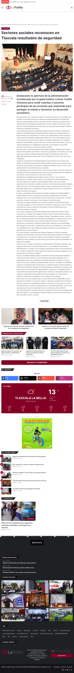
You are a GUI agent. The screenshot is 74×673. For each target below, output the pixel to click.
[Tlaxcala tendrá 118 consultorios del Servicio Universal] (6, 483)
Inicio (4, 24)
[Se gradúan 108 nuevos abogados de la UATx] (6, 491)
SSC (9, 636)
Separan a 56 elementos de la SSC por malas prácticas (29, 456)
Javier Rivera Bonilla (65, 630)
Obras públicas (34, 633)
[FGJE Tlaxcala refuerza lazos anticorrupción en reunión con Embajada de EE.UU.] (62, 343)
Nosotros (69, 667)
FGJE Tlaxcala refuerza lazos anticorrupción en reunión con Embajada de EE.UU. (60, 352)
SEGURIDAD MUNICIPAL (61, 633)
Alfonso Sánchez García (8, 630)
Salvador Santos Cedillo (47, 633)
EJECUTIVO (16, 24)
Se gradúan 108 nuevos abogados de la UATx (26, 488)
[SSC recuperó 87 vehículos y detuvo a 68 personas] (6, 467)
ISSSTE (55, 630)
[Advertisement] (37, 17)
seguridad (44, 301)
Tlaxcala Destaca (23, 636)
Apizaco (19, 630)
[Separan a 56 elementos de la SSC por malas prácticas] (6, 459)
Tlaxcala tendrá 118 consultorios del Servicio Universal (29, 480)
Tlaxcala (14, 636)
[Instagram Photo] (7, 542)
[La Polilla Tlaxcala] (14, 7)
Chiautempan (27, 630)
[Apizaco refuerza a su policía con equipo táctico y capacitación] (12, 343)
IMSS (49, 630)
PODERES (9, 24)
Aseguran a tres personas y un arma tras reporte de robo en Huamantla (35, 352)
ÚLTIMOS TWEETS (8, 642)
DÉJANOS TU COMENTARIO (37, 362)
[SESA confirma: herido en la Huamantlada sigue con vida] (61, 614)
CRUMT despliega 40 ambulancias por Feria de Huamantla (25, 2)
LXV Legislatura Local (22, 633)
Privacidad (56, 667)
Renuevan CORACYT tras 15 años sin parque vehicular (29, 472)
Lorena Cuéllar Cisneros (8, 633)
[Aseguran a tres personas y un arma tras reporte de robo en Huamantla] (37, 343)
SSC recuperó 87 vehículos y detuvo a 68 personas (28, 464)
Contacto (63, 667)
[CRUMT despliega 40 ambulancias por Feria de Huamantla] (13, 600)
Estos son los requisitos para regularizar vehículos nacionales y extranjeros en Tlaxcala (17, 525)
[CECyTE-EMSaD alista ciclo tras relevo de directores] (13, 614)
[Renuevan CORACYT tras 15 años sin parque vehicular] (6, 475)
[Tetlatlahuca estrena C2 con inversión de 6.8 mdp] (37, 614)
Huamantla (43, 630)
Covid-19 (35, 630)
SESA (3, 636)
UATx (32, 636)
